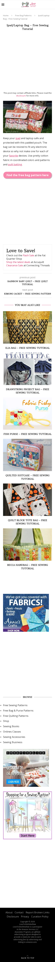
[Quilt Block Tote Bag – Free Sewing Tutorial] (27, 500)
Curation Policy (39, 916)
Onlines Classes (12, 731)
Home (6, 15)
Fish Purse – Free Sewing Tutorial (28, 433)
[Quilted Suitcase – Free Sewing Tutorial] (27, 455)
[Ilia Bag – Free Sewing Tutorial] (27, 327)
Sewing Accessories (14, 737)
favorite (13, 155)
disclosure (21, 95)
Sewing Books (11, 726)
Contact (19, 912)
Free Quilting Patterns (15, 716)
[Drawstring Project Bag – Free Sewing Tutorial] (27, 369)
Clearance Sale (14, 265)
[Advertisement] (27, 62)
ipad (17, 138)
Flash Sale (28, 255)
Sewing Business (12, 742)
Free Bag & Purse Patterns (18, 710)
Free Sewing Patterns (15, 705)
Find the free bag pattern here (27, 175)
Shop (6, 721)
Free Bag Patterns (23, 15)
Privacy (25, 916)
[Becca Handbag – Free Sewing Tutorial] (27, 544)
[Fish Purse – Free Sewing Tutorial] (27, 413)
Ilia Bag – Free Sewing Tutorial (27, 347)
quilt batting (15, 164)
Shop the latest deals (18, 262)
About (9, 912)
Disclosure (13, 916)
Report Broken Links (38, 912)
